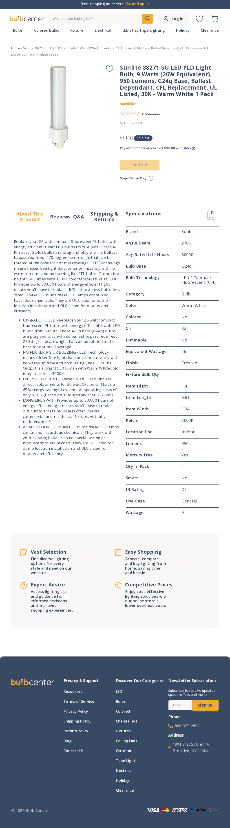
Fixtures (123, 731)
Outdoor (124, 750)
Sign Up (205, 705)
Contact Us (74, 750)
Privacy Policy (76, 711)
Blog (67, 740)
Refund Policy (76, 731)
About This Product (30, 216)
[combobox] (100, 19)
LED (119, 692)
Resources (73, 692)
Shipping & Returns (104, 216)
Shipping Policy (77, 721)
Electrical (124, 770)
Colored (123, 711)
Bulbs (121, 701)
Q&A (78, 217)
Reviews (60, 217)
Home (15, 48)
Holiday (122, 780)
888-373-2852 (187, 725)
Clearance (125, 790)
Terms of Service (79, 701)
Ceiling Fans (126, 740)
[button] (215, 19)
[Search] (147, 19)
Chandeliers (126, 721)
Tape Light (125, 760)
